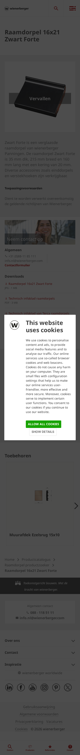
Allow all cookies (43, 424)
